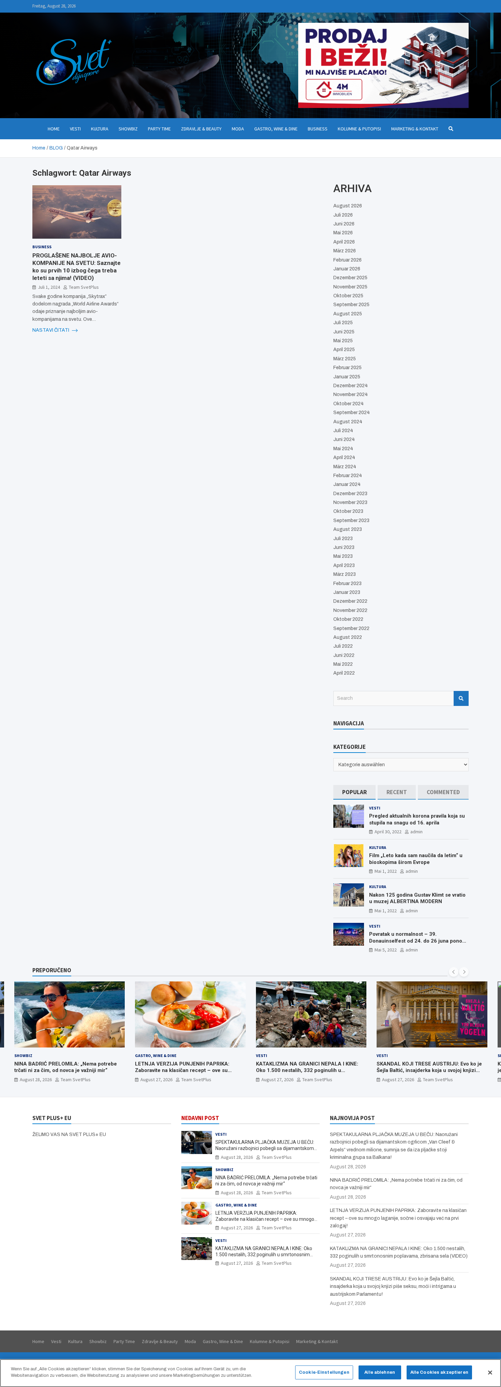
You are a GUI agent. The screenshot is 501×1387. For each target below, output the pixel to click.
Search (461, 698)
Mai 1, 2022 (386, 871)
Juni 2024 (344, 439)
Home (54, 129)
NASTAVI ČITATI (51, 330)
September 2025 (351, 304)
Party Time (159, 129)
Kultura (99, 129)
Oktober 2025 (348, 295)
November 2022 (350, 610)
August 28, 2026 (237, 1157)
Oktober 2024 (348, 403)
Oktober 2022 (348, 619)
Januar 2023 (346, 592)
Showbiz (128, 129)
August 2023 (347, 529)
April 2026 (344, 242)
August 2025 (347, 313)
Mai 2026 (343, 232)
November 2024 (350, 394)
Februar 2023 (347, 583)
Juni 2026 (343, 223)
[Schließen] (490, 1372)
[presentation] (453, 972)
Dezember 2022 (350, 601)
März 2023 (344, 574)
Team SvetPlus (84, 287)
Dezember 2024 (350, 385)
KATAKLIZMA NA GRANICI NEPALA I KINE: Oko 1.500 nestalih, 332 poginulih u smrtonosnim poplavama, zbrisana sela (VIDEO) (186, 1074)
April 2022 (344, 673)
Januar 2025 (346, 376)
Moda (238, 129)
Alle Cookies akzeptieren (439, 1372)
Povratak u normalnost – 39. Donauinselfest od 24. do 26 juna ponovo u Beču (418, 940)
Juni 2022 (343, 655)
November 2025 (350, 286)
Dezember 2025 (350, 277)
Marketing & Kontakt (414, 129)
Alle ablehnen (379, 1372)
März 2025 (344, 358)
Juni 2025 (343, 331)
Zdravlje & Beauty (201, 129)
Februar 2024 (347, 475)
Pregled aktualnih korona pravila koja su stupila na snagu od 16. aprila (417, 819)
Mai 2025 (343, 340)
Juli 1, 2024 (49, 287)
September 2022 (351, 628)
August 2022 (347, 637)
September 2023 (351, 520)
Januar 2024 (347, 484)
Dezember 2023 (350, 493)
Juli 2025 (343, 322)
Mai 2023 (343, 556)
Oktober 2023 (348, 511)
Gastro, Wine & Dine (276, 129)
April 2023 (344, 565)
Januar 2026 (346, 268)
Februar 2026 (347, 260)
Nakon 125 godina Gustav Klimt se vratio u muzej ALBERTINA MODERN (417, 898)
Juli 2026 (343, 215)
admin (416, 832)
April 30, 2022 (388, 832)
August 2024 (347, 421)
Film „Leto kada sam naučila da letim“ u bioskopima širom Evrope (415, 858)
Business (318, 129)
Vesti (75, 129)
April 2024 (344, 457)
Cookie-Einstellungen (324, 1372)
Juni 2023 (343, 547)
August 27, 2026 (35, 1079)
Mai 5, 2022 (386, 950)
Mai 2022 (343, 664)
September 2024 (351, 412)
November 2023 (350, 502)
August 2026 (347, 205)
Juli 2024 (343, 430)
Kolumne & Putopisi (359, 129)
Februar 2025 (347, 367)
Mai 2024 (343, 448)
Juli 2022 (343, 646)
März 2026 (344, 250)
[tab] (354, 792)
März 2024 (344, 466)
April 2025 (344, 349)
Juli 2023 (343, 538)
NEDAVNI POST (200, 1118)
